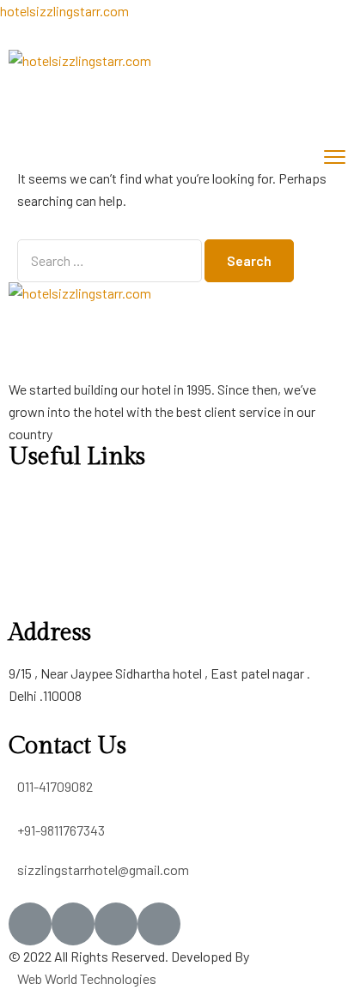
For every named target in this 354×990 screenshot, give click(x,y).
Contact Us (41, 609)
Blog (21, 565)
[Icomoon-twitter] (73, 923)
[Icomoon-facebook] (30, 923)
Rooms (30, 542)
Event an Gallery (54, 587)
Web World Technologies (86, 978)
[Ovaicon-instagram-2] (116, 923)
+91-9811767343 (61, 830)
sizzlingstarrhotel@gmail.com (103, 869)
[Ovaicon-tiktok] (158, 923)
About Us (35, 519)
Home (26, 497)
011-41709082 (55, 786)
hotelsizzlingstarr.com (64, 11)
